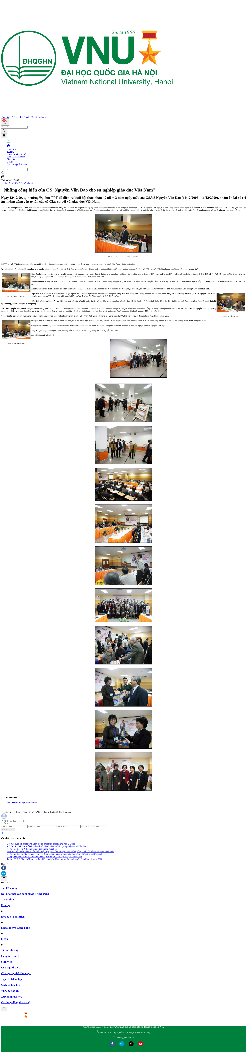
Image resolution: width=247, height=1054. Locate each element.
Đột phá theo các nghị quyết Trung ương (25, 893)
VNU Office (17, 117)
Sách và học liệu (10, 984)
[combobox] (5, 122)
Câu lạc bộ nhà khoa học (16, 973)
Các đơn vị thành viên (17, 164)
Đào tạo (10, 151)
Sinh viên (11, 159)
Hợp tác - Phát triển (13, 916)
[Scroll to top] (4, 1009)
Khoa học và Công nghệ (15, 927)
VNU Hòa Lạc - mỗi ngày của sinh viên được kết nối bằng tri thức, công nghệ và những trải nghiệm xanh (54, 854)
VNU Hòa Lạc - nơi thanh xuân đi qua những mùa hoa (32, 849)
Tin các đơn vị (9, 950)
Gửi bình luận (8, 830)
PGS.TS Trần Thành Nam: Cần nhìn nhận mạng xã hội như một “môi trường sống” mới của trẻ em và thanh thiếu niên (60, 851)
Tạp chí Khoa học (11, 979)
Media (5, 938)
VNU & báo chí (10, 990)
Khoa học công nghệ (16, 154)
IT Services (34, 117)
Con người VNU (10, 967)
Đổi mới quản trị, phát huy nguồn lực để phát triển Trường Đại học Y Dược (41, 844)
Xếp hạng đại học (11, 996)
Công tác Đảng (10, 955)
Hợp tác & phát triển (16, 156)
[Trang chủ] (87, 114)
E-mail (26, 117)
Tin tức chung (26, 183)
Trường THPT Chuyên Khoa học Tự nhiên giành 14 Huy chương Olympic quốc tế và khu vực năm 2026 (54, 859)
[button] (123, 868)
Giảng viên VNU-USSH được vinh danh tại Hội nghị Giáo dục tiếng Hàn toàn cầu (44, 856)
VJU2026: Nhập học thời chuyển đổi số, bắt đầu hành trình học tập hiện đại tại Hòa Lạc (46, 846)
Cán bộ (10, 162)
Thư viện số (6, 117)
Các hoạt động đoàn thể (15, 1002)
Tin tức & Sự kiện (10, 183)
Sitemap (43, 117)
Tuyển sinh (7, 899)
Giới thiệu (11, 149)
